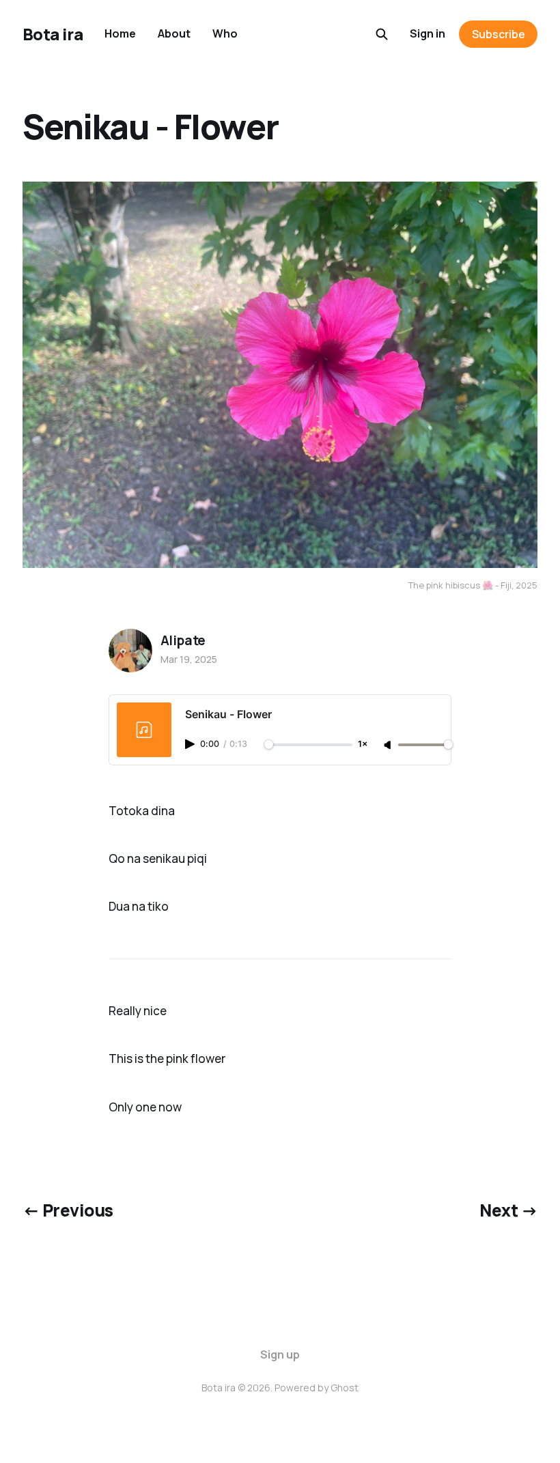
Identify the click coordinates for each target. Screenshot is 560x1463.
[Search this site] (382, 34)
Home (120, 33)
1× (362, 744)
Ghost (345, 1387)
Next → (508, 1210)
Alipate (183, 640)
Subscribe (498, 34)
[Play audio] (191, 744)
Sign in (427, 33)
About (174, 33)
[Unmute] (388, 745)
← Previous (68, 1210)
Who (225, 33)
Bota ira (53, 34)
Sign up (280, 1354)
